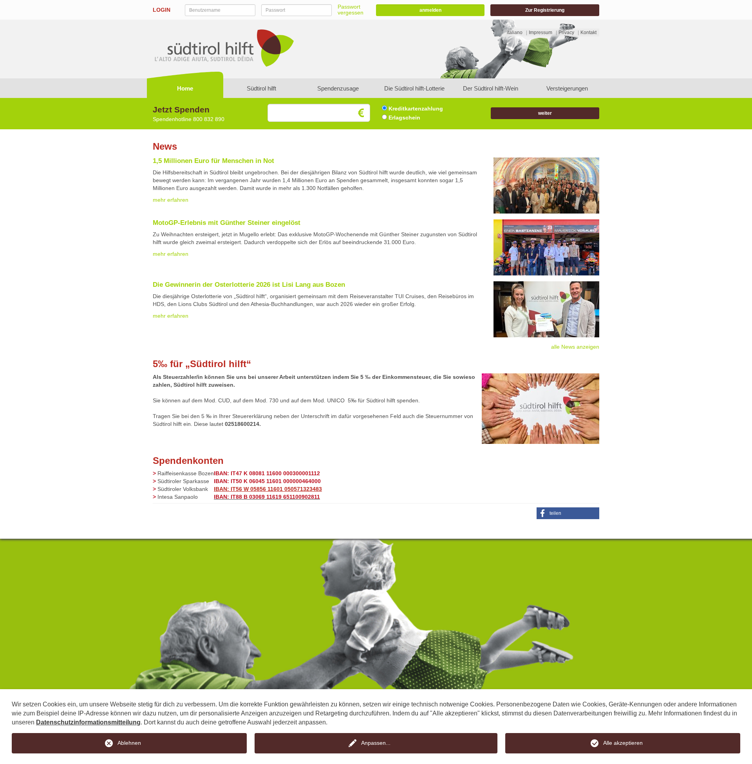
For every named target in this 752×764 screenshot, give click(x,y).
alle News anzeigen (575, 347)
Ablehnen (129, 743)
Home (185, 88)
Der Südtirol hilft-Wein (490, 88)
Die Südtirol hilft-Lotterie (414, 88)
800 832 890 (208, 119)
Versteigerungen (567, 88)
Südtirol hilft (261, 88)
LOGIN (161, 10)
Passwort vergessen (350, 10)
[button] (568, 513)
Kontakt (588, 32)
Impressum (540, 32)
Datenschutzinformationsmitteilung (88, 722)
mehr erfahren (170, 200)
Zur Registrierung (544, 10)
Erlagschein (403, 117)
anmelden (430, 10)
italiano (514, 32)
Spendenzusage (338, 88)
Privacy (566, 32)
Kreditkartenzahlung (415, 108)
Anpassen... (375, 743)
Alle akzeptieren (623, 743)
